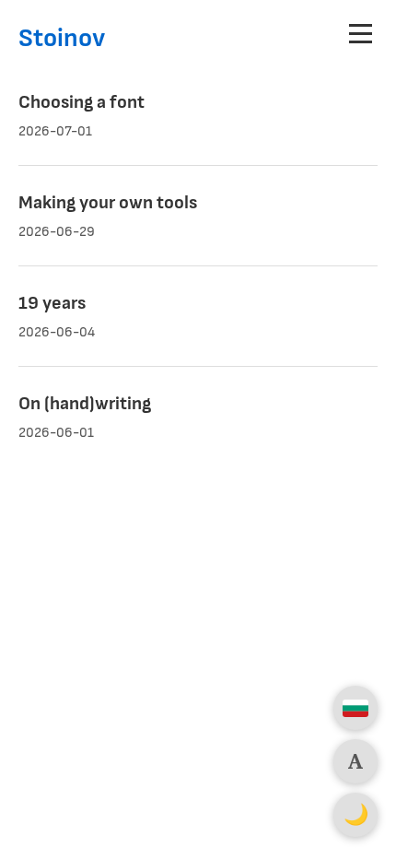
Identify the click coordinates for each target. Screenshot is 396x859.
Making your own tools (107, 203)
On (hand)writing (84, 404)
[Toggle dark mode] (355, 815)
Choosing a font (81, 102)
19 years (52, 303)
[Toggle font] (355, 761)
